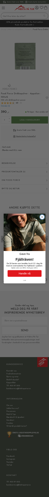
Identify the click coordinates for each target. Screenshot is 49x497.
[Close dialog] (42, 217)
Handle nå (24, 273)
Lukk (24, 280)
